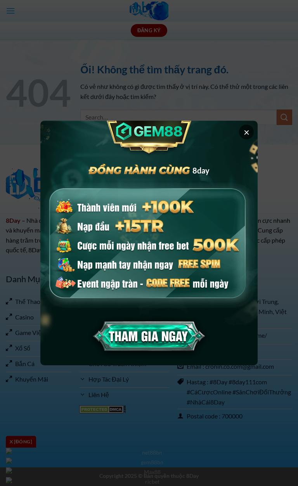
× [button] (246, 132)
